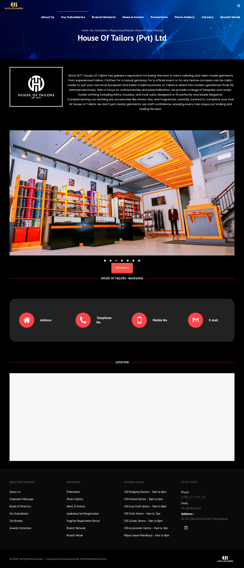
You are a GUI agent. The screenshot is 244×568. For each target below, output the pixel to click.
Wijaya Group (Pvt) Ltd (121, 30)
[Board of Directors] (36, 505)
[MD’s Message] (36, 498)
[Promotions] (93, 492)
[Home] (179, 559)
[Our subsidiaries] (36, 513)
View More (122, 268)
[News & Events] (93, 505)
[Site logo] (14, 5)
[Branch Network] (93, 527)
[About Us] (36, 492)
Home (85, 30)
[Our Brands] (36, 520)
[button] (105, 261)
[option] (122, 192)
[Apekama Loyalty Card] (93, 513)
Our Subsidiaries (99, 30)
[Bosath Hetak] (93, 534)
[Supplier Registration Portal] (93, 520)
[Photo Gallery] (93, 498)
